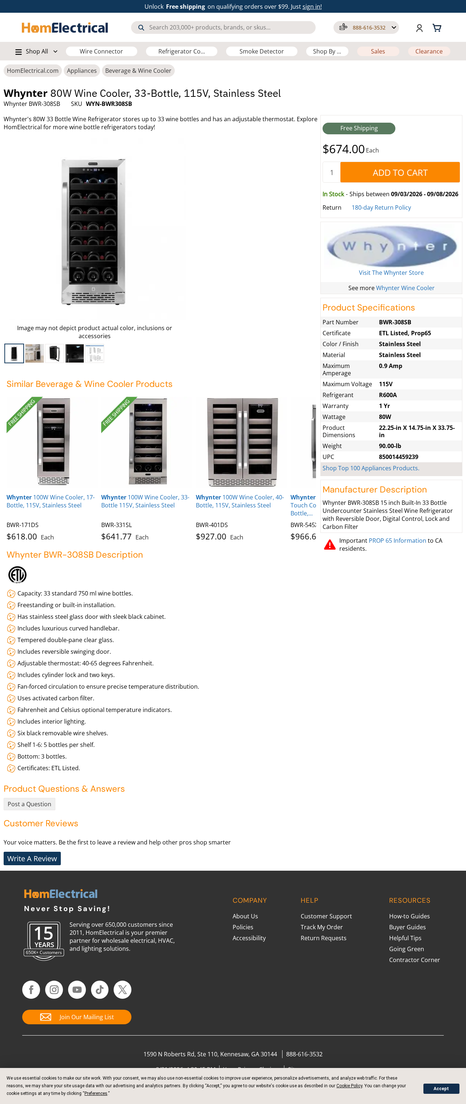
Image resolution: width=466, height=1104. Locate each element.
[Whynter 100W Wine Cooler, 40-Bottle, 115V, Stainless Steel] (241, 442)
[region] (95, 353)
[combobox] (223, 27)
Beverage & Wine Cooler (138, 71)
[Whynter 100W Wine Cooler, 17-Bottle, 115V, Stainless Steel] (52, 442)
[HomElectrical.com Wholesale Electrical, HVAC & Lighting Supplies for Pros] (65, 27)
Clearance (429, 51)
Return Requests (324, 938)
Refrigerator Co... (181, 51)
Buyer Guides (407, 927)
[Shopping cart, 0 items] (438, 27)
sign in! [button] (312, 7)
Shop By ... (327, 51)
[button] (366, 27)
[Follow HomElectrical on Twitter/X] (122, 990)
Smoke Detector (262, 51)
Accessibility (249, 938)
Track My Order (322, 927)
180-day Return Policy (381, 207)
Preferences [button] (95, 1093)
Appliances (82, 71)
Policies (243, 927)
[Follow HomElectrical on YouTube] (77, 990)
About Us (245, 916)
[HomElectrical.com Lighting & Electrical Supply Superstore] (60, 894)
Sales (378, 51)
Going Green (406, 949)
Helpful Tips (405, 938)
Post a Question (29, 804)
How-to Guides (409, 916)
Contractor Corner (414, 960)
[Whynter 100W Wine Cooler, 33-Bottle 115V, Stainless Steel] (146, 442)
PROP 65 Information (397, 541)
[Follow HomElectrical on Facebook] (31, 990)
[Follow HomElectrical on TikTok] (100, 990)
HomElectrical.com (33, 71)
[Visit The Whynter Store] (391, 246)
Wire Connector (101, 51)
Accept (441, 1088)
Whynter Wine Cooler (405, 288)
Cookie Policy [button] (349, 1085)
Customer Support (326, 916)
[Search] (141, 28)
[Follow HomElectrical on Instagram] (54, 990)
